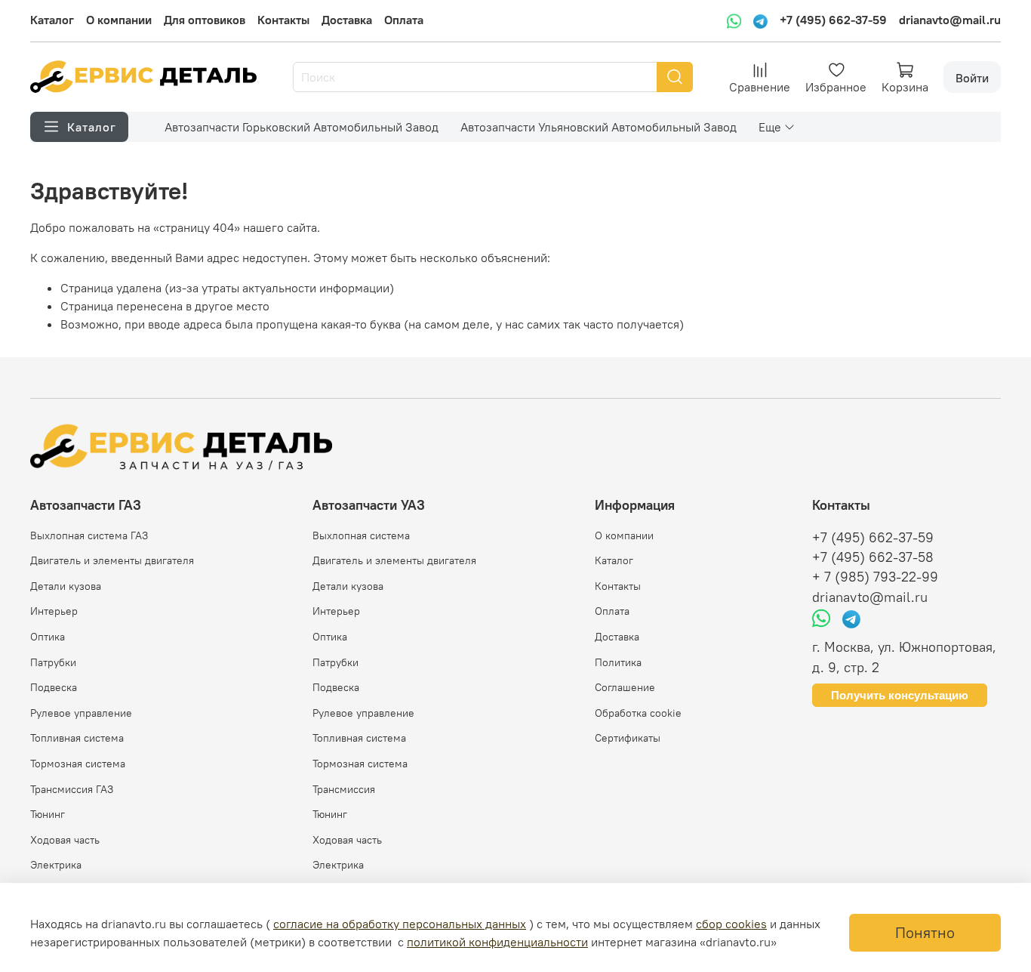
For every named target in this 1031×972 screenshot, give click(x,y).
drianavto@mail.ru (950, 19)
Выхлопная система (361, 535)
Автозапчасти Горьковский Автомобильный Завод (302, 126)
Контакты (283, 19)
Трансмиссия (343, 789)
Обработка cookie (638, 713)
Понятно (925, 932)
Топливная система (77, 738)
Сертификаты (627, 738)
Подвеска (53, 687)
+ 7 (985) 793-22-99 (875, 577)
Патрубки (53, 662)
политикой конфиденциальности (497, 941)
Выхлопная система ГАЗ (89, 535)
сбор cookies (731, 923)
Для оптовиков (204, 19)
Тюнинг (47, 814)
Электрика (56, 865)
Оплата (403, 19)
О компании (119, 19)
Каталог (52, 19)
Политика (618, 662)
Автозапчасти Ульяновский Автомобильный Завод (598, 126)
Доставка (347, 19)
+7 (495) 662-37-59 (833, 19)
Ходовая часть (65, 840)
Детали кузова (65, 586)
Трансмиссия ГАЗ (71, 789)
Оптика (47, 636)
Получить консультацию (899, 695)
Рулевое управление (81, 713)
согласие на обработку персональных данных (399, 923)
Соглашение (625, 687)
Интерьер (54, 611)
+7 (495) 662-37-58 (873, 557)
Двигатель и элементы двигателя (112, 560)
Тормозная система (77, 763)
